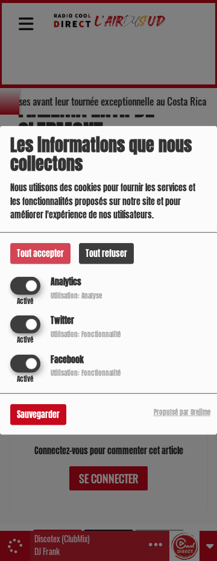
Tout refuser (106, 253)
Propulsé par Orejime (182, 412)
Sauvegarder (38, 414)
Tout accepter (40, 253)
